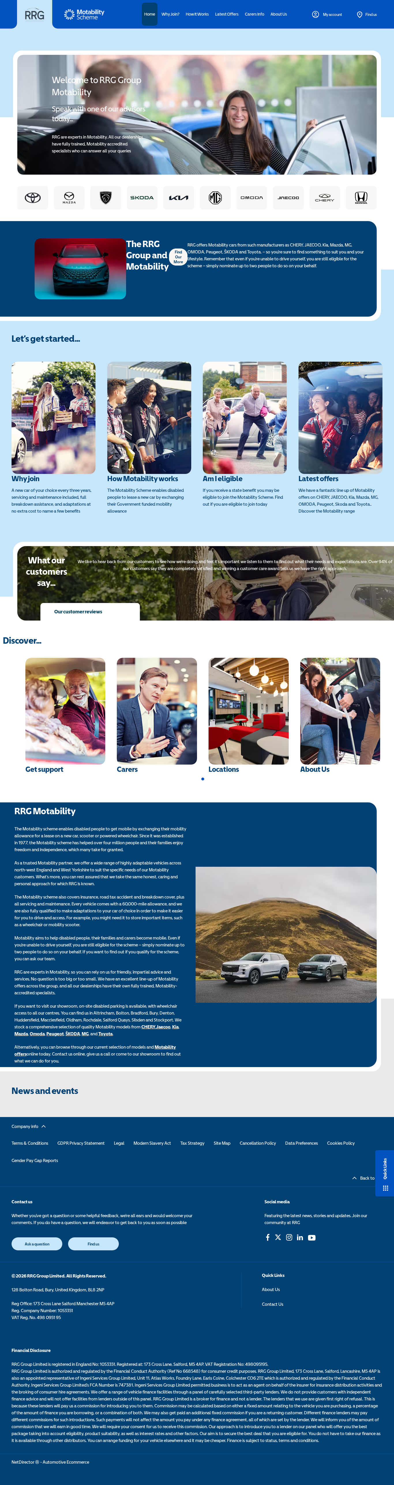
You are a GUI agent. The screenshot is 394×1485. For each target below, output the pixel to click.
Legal (119, 1143)
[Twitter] (278, 1237)
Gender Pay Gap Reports (35, 1160)
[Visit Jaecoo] (288, 197)
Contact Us (272, 1304)
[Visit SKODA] (142, 197)
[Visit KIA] (178, 197)
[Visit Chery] (324, 197)
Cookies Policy (341, 1143)
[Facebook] (267, 1237)
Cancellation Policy (258, 1143)
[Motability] (84, 14)
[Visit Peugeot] (105, 197)
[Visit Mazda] (69, 197)
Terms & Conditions (30, 1143)
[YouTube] (311, 1237)
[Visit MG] (215, 197)
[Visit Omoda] (252, 197)
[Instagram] (289, 1237)
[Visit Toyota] (32, 197)
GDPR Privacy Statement (81, 1143)
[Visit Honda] (361, 197)
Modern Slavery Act (152, 1143)
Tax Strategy (192, 1143)
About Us (271, 1289)
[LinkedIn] (300, 1237)
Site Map (222, 1143)
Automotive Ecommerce (66, 1462)
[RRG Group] (34, 14)
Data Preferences (301, 1143)
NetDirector (23, 1462)
